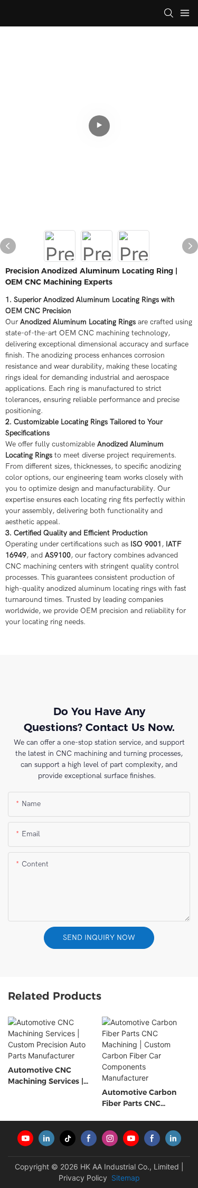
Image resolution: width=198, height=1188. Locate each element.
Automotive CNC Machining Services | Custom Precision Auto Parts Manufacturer (51, 1076)
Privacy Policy (83, 1177)
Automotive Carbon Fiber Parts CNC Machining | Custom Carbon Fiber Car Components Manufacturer (139, 1098)
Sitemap (124, 1177)
